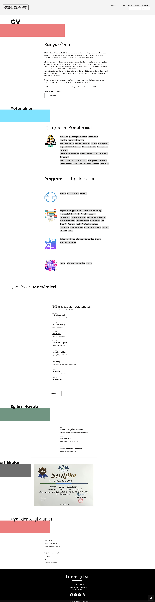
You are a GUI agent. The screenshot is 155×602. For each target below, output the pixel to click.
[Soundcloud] (147, 5)
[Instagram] (145, 5)
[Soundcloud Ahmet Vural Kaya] (79, 594)
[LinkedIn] (143, 5)
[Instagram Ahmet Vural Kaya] (75, 594)
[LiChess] (83, 594)
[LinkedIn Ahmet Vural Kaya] (71, 594)
